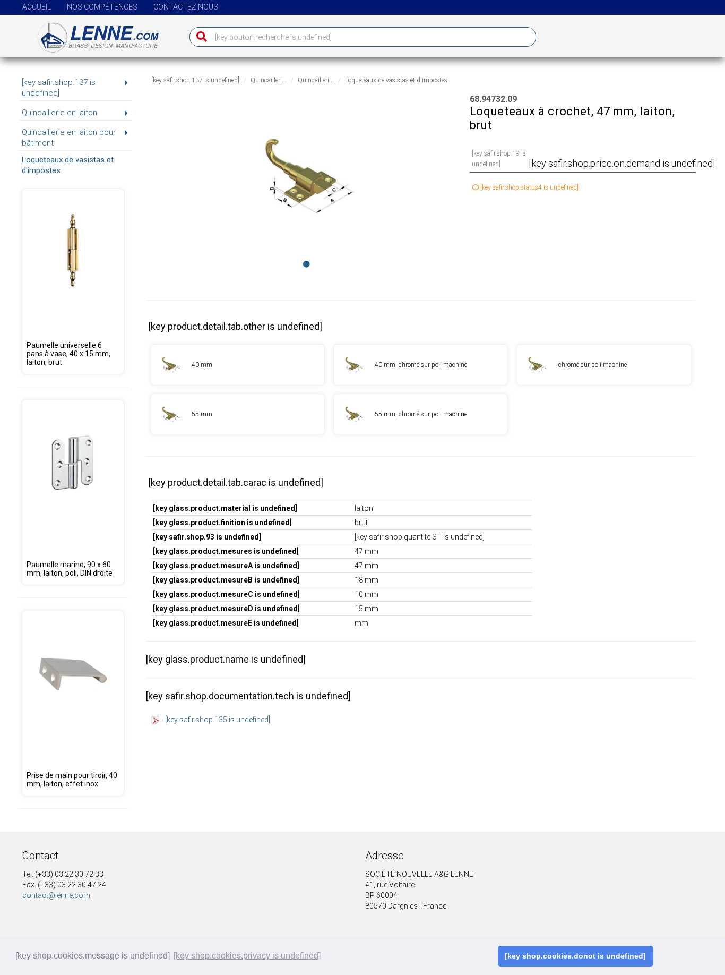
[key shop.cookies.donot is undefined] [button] (575, 956)
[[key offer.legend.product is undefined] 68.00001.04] (72, 703)
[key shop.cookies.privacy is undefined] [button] (247, 955)
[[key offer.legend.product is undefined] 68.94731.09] (237, 365)
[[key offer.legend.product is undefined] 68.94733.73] (420, 414)
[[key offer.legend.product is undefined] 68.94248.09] (72, 281)
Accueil (36, 7)
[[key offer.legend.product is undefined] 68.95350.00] (72, 492)
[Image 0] (306, 264)
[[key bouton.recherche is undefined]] (199, 37)
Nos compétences (102, 7)
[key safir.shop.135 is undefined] (217, 719)
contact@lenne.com (56, 895)
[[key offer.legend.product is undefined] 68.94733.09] (237, 414)
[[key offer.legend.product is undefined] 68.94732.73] (604, 365)
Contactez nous (185, 7)
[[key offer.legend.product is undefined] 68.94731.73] (420, 365)
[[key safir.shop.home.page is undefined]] (91, 33)
